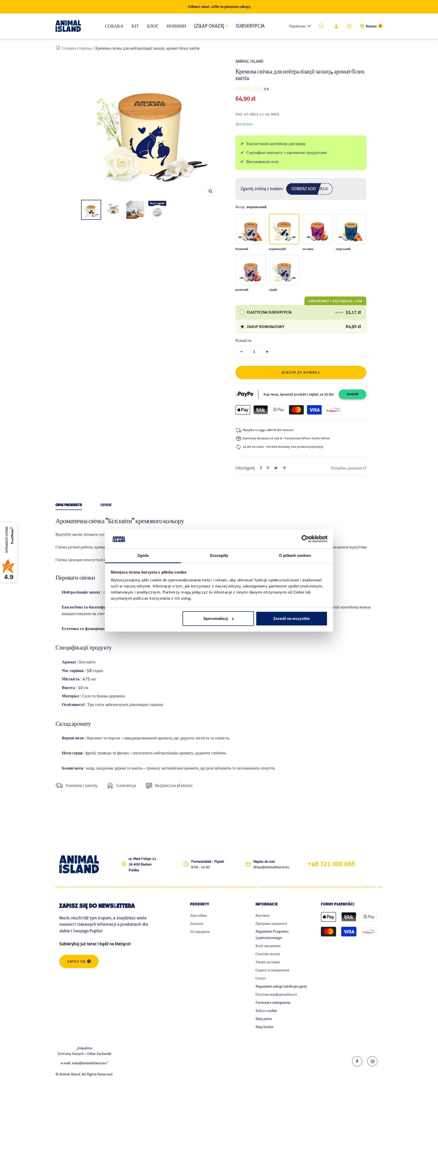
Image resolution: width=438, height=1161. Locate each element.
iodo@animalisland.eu (89, 1063)
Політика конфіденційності (276, 994)
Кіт (135, 26)
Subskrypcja (250, 26)
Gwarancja (126, 785)
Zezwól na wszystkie (291, 618)
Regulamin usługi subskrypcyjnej (281, 986)
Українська (297, 26)
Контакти (263, 915)
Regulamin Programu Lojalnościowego (272, 934)
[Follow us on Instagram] (372, 1061)
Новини (176, 26)
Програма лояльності (271, 923)
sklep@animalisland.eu (271, 867)
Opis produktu (69, 505)
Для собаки (198, 915)
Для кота (196, 923)
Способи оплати (268, 954)
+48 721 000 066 (331, 864)
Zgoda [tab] (143, 555)
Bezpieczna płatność (174, 785)
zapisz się (76, 961)
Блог (152, 26)
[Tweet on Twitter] (276, 468)
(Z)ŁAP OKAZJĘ (209, 26)
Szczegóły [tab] (219, 555)
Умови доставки (268, 962)
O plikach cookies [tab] (295, 555)
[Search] (322, 26)
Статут (261, 978)
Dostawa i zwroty (81, 785)
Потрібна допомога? (348, 468)
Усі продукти (200, 932)
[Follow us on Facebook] (357, 1061)
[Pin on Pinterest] (268, 468)
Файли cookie (266, 1011)
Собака (114, 26)
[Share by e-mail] (284, 468)
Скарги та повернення (272, 970)
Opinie (106, 505)
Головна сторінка (77, 48)
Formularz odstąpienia (273, 1002)
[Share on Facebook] (261, 468)
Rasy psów (264, 1019)
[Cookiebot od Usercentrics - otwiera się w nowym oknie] (305, 539)
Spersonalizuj (215, 618)
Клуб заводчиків (268, 946)
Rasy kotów (264, 1027)
